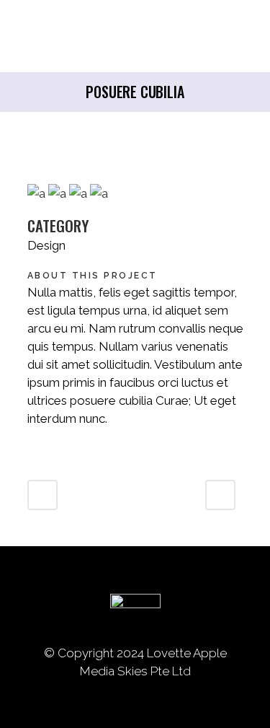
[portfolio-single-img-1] (99, 193)
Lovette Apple (187, 653)
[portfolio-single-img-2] (58, 193)
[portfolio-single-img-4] (79, 193)
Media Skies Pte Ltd (135, 671)
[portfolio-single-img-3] (37, 193)
